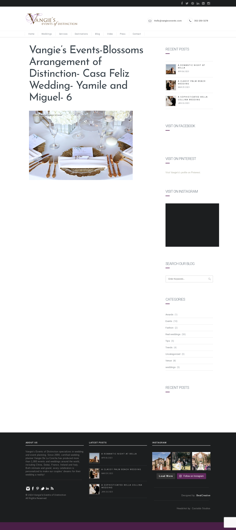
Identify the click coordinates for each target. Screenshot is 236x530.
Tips (168, 341)
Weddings (46, 34)
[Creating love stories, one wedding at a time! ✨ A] (201, 461)
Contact (137, 34)
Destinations (81, 34)
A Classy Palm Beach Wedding (121, 469)
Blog (97, 34)
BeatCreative (203, 495)
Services (63, 34)
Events (169, 321)
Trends (169, 347)
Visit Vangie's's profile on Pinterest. (183, 172)
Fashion (169, 327)
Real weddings (173, 334)
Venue (169, 360)
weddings (171, 367)
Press (123, 34)
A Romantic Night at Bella (119, 454)
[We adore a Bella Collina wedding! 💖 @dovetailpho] (181, 461)
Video (110, 34)
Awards (169, 314)
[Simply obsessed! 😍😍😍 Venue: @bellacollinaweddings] (161, 461)
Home (31, 34)
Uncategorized (173, 354)
